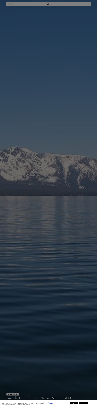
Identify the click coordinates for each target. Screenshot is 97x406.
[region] (48, 403)
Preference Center (65, 402)
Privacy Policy (50, 403)
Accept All (83, 402)
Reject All (74, 402)
